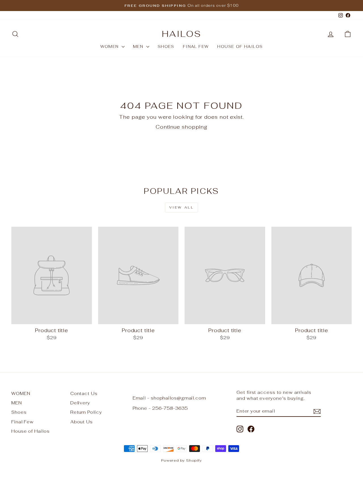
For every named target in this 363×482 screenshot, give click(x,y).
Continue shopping (181, 127)
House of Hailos (240, 46)
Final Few (196, 46)
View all (181, 207)
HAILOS (181, 33)
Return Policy (86, 412)
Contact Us (84, 393)
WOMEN (110, 46)
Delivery (80, 402)
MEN (139, 46)
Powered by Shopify (181, 460)
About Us (81, 421)
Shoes (166, 46)
